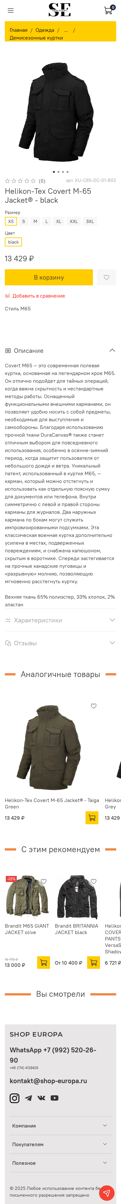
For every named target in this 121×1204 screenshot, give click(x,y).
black (13, 242)
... (66, 30)
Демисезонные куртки (36, 37)
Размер (12, 212)
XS (11, 221)
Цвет (10, 233)
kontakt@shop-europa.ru (48, 1080)
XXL (74, 221)
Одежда (44, 30)
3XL (90, 221)
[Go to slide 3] (63, 172)
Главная (18, 30)
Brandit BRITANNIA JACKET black (76, 929)
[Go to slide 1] (54, 172)
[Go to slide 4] (67, 172)
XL (58, 221)
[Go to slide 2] (58, 172)
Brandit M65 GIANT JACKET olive (27, 929)
